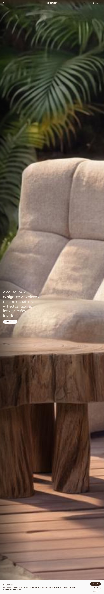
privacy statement (17, 589)
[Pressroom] (93, 3)
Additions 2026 (9, 322)
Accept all (95, 584)
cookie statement (8, 589)
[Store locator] (97, 3)
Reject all (96, 588)
